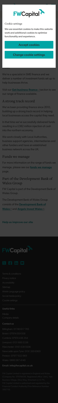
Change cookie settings (29, 55)
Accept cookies (29, 45)
